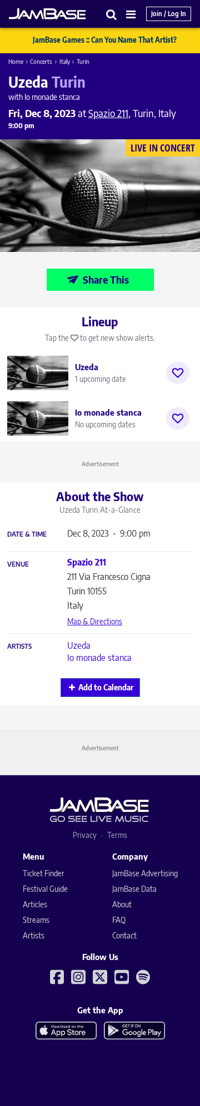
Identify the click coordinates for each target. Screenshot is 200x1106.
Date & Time (27, 534)
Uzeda (79, 645)
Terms (117, 835)
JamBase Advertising (145, 873)
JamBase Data (134, 888)
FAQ (119, 920)
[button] (111, 14)
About (122, 904)
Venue (18, 564)
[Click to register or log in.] (177, 373)
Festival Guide (45, 888)
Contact (124, 935)
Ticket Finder (43, 873)
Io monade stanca (99, 657)
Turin (83, 61)
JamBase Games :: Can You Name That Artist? (105, 40)
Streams (36, 920)
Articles (35, 904)
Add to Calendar (105, 687)
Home (15, 61)
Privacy (85, 835)
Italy (64, 61)
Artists (19, 646)
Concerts (41, 61)
